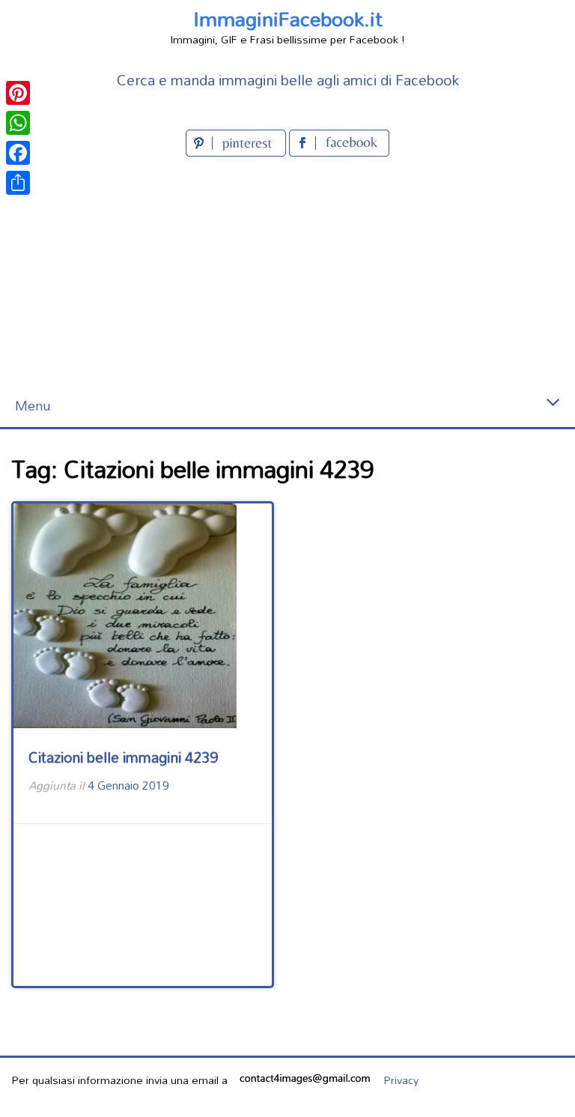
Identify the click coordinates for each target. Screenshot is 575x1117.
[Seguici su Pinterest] (237, 152)
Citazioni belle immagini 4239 (123, 757)
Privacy (401, 1080)
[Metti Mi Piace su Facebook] (339, 152)
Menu (32, 406)
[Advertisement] (287, 273)
